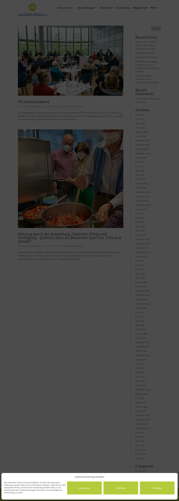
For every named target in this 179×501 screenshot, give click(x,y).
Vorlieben (157, 488)
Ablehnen (120, 488)
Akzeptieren (84, 488)
